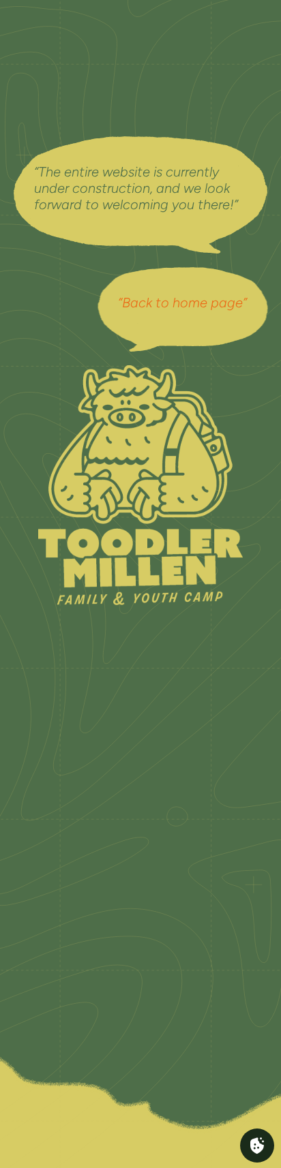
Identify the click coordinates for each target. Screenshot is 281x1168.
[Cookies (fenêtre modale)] (257, 1145)
